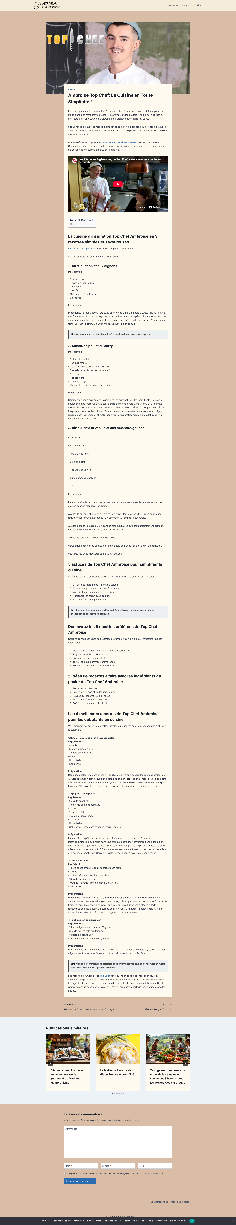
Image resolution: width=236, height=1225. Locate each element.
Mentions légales (180, 1201)
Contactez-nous (159, 1201)
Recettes (173, 5)
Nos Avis (186, 5)
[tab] (112, 1093)
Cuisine (197, 5)
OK (192, 1221)
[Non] (232, 1221)
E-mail (106, 1165)
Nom (68, 1165)
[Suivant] (185, 1063)
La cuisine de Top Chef (80, 248)
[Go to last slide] (50, 1063)
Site (142, 1165)
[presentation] (68, 1049)
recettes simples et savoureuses (120, 142)
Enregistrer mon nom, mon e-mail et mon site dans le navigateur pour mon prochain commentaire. (115, 1173)
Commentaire (73, 1128)
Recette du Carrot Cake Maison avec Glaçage (89, 1007)
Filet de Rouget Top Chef (158, 1007)
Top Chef (105, 975)
